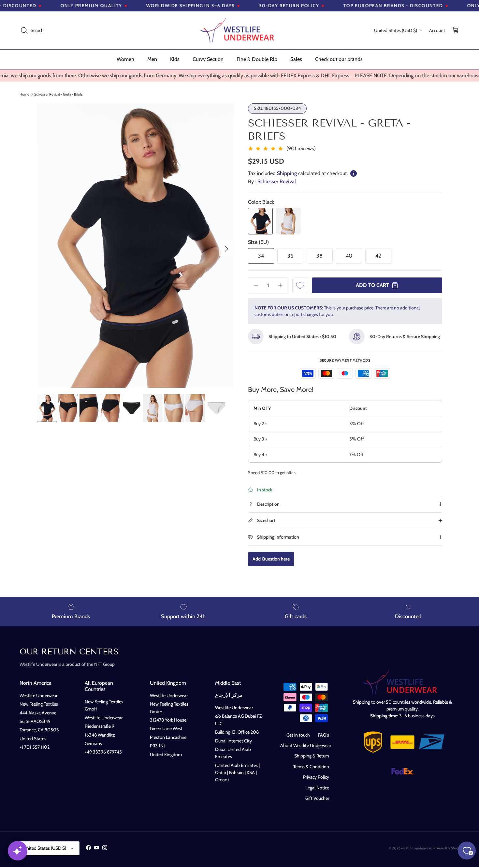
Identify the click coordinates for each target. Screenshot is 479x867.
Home (24, 94)
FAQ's (323, 735)
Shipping (287, 173)
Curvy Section (208, 59)
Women (125, 59)
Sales (296, 59)
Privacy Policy (316, 777)
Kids (175, 59)
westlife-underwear (416, 848)
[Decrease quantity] (253, 285)
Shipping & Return (311, 756)
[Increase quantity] (282, 285)
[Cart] (455, 30)
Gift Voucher (317, 798)
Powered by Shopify (447, 848)
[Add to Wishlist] (300, 285)
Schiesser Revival (276, 181)
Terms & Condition (311, 767)
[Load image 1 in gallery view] (135, 245)
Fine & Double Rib (257, 59)
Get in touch (298, 735)
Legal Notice (317, 788)
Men (152, 59)
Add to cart (372, 285)
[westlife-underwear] (239, 30)
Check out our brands (339, 59)
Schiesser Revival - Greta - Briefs (58, 94)
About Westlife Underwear (305, 745)
